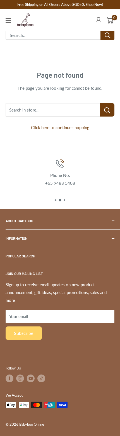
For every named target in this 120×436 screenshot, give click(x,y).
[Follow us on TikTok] (41, 378)
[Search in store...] (107, 110)
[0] (109, 20)
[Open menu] (8, 20)
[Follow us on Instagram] (20, 378)
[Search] (107, 35)
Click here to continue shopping (60, 127)
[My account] (98, 20)
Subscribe (23, 333)
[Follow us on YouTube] (31, 378)
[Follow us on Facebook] (9, 378)
